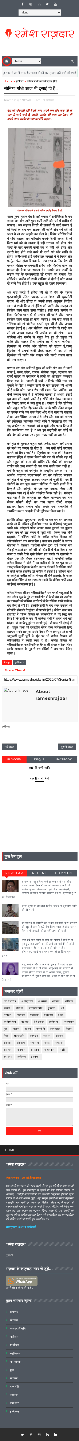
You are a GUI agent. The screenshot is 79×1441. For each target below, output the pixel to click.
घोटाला (19, 1008)
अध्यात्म (42, 1001)
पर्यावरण (48, 1015)
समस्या (59, 1042)
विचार (69, 1028)
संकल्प (47, 1035)
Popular (14, 873)
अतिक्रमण (27, 1001)
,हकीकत (49, 100)
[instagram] (31, 4)
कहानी (7, 1008)
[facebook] (22, 4)
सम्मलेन (35, 1049)
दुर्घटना (51, 1008)
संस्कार (8, 1042)
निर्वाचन (21, 1015)
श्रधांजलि (19, 1035)
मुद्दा (5, 1028)
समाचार (8, 1049)
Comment (64, 873)
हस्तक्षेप (35, 1056)
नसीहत (8, 1015)
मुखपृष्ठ (9, 1255)
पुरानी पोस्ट (67, 747)
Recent (39, 873)
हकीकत (19, 81)
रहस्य (28, 1028)
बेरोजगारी (39, 1021)
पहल (60, 1015)
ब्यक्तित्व (53, 1021)
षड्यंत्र (34, 1035)
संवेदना (59, 1035)
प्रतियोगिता (10, 1021)
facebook (64, 759)
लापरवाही (55, 1028)
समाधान (21, 1049)
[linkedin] (39, 4)
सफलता (34, 1042)
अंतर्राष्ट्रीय (10, 1001)
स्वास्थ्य (8, 1056)
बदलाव (25, 1021)
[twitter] (47, 4)
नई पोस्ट (9, 747)
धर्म (62, 1008)
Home (8, 81)
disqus (39, 759)
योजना (16, 1028)
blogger (14, 759)
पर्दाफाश (34, 1015)
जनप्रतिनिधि (36, 1008)
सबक (47, 1042)
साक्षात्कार (49, 1049)
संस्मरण (21, 1042)
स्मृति (63, 1049)
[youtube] (55, 4)
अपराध (56, 1001)
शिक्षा (6, 1035)
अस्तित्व (69, 1001)
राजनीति (40, 1028)
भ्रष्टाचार (69, 1021)
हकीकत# (19, 662)
